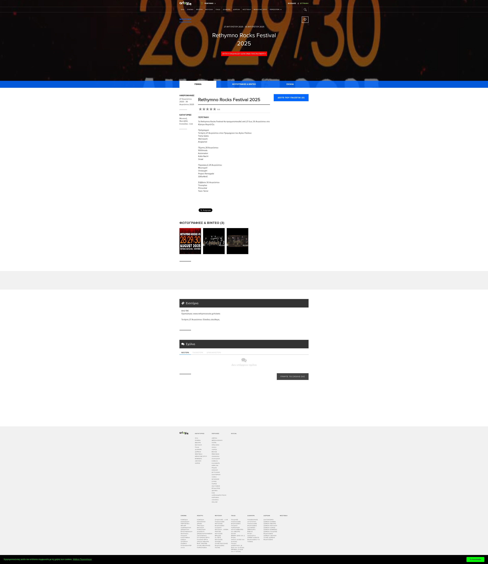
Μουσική (209, 9)
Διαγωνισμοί (269, 519)
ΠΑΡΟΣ (214, 483)
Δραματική (185, 529)
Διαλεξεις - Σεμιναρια (251, 528)
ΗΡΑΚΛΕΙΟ (215, 445)
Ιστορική (184, 541)
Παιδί (218, 9)
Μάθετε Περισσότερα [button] (82, 559)
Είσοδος (292, 3)
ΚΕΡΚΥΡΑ (215, 465)
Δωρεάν (236, 9)
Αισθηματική (186, 527)
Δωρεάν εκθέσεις (270, 529)
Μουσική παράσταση (201, 528)
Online (214, 502)
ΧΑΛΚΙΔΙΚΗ (216, 458)
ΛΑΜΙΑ (214, 477)
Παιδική (184, 535)
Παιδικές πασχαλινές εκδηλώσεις (236, 521)
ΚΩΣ (213, 493)
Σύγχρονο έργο (203, 537)
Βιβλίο (250, 531)
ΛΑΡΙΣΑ (214, 449)
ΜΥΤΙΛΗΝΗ (216, 472)
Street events (253, 537)
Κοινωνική (185, 521)
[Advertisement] (310, 199)
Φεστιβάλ (247, 9)
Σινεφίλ (184, 543)
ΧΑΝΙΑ (214, 447)
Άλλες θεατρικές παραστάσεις (203, 546)
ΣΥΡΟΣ (214, 481)
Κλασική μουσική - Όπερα (221, 528)
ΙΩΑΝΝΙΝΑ (215, 456)
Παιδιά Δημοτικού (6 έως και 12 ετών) (237, 545)
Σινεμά (190, 9)
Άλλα (183, 547)
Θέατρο (199, 9)
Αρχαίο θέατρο (203, 541)
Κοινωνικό (201, 521)
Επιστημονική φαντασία (186, 532)
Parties (218, 531)
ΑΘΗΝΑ (214, 438)
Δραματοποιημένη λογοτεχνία (204, 534)
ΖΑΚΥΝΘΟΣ (216, 486)
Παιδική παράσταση (235, 526)
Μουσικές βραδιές (219, 534)
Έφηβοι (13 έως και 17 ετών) (237, 550)
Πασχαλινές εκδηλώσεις (252, 524)
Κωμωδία (184, 519)
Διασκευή (200, 531)
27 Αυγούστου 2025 (233, 27)
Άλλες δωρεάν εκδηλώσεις (269, 538)
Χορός (197, 463)
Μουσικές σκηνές (219, 540)
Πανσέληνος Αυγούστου (252, 520)
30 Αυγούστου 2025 (254, 27)
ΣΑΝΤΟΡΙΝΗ (216, 474)
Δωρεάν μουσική (270, 525)
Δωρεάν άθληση (270, 535)
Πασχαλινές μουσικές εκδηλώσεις (219, 523)
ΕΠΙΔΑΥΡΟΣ (216, 488)
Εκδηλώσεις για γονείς (253, 540)
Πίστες (217, 547)
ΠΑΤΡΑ (214, 442)
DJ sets (218, 537)
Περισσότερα (274, 9)
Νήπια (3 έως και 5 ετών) (238, 540)
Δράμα (199, 523)
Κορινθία (215, 497)
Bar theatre (202, 543)
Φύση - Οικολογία (251, 534)
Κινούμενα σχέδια (185, 538)
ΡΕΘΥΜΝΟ (215, 454)
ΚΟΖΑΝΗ (215, 470)
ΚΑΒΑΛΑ (215, 461)
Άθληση (198, 461)
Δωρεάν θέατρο (270, 523)
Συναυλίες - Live (186, 124)
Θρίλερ (183, 525)
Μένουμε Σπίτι (260, 9)
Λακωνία (215, 499)
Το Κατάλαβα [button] (475, 559)
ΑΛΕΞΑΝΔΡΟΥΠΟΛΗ (219, 495)
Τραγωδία (200, 525)
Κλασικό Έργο (202, 539)
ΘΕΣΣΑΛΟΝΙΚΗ (217, 440)
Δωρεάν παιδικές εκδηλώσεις (270, 532)
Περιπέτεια (185, 523)
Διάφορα (226, 9)
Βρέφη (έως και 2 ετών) (238, 536)
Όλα (182, 9)
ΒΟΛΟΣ (214, 451)
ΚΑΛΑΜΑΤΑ (216, 463)
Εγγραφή (304, 3)
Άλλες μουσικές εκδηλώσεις (221, 544)
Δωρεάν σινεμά (270, 521)
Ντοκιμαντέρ (186, 545)
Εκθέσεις (198, 458)
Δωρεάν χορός (269, 527)
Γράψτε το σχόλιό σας (292, 377)
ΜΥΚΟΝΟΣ (215, 479)
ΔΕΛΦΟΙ (215, 490)
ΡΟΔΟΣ (214, 467)
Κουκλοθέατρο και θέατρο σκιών (237, 531)
